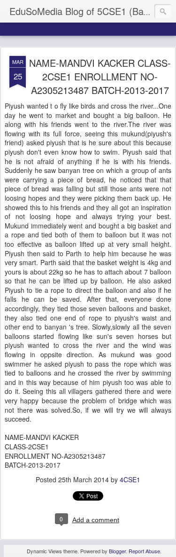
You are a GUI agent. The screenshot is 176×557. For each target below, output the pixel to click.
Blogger (117, 551)
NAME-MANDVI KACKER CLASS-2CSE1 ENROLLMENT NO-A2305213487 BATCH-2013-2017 (100, 76)
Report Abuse (144, 551)
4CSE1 (130, 479)
